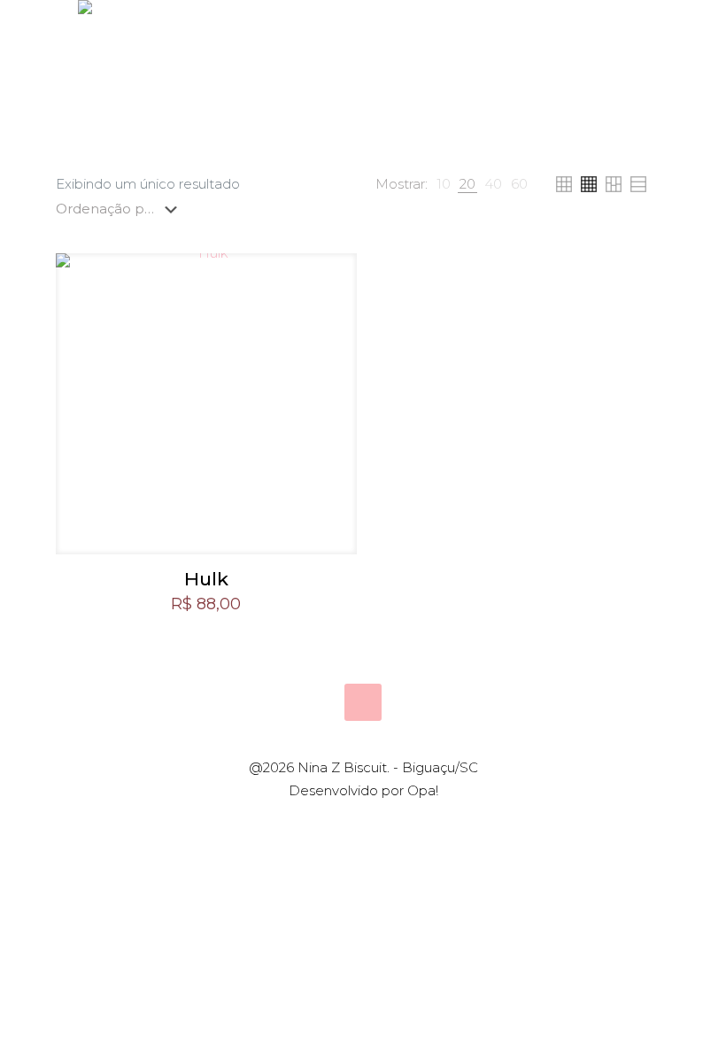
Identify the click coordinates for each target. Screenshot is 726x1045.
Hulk (206, 579)
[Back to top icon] (363, 702)
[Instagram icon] (391, 822)
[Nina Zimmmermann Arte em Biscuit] (85, 97)
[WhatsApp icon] (335, 822)
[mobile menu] (637, 97)
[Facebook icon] (353, 822)
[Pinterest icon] (372, 822)
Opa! (422, 790)
